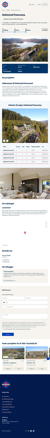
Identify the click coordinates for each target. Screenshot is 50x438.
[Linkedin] (33, 431)
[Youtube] (31, 431)
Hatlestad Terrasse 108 (8, 161)
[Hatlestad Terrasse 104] (23, 128)
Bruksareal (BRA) (36, 146)
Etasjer (27, 146)
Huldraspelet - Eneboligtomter (9, 363)
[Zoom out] (46, 225)
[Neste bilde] (45, 48)
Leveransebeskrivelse (7, 401)
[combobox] (39, 4)
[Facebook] (26, 431)
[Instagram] (28, 431)
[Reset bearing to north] (46, 227)
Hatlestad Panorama (15, 10)
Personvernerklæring (7, 404)
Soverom (18, 146)
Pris (43, 146)
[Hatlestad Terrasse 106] (28, 126)
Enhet (4, 146)
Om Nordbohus (5, 396)
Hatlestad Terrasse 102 (8, 150)
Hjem (3, 10)
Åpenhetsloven (5, 409)
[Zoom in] (46, 223)
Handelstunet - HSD (31, 363)
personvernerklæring (6, 325)
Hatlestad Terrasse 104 (8, 154)
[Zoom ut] (7, 141)
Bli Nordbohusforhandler (8, 399)
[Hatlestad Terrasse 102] (20, 129)
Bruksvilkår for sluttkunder (8, 407)
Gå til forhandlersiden (9, 280)
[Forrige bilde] (4, 48)
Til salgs (8, 10)
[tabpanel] (25, 312)
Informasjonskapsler (7, 412)
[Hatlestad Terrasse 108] (30, 126)
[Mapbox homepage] (5, 245)
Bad (23, 146)
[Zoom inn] (4, 141)
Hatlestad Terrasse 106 (8, 158)
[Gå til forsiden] (5, 5)
